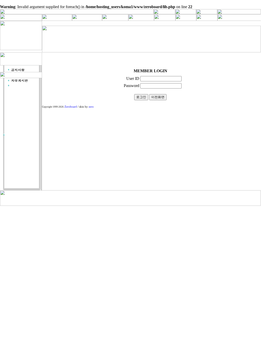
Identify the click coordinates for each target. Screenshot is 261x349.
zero (91, 106)
